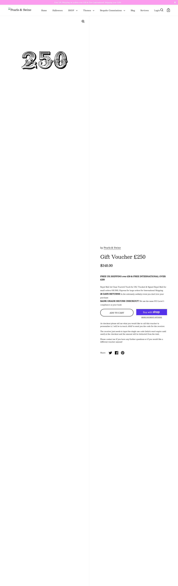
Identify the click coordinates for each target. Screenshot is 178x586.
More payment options (151, 317)
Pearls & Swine (112, 248)
